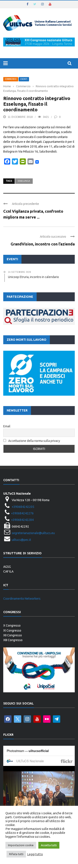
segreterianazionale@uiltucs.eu (33, 533)
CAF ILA (8, 571)
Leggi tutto (35, 854)
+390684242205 (23, 507)
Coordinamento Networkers (22, 598)
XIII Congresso (13, 640)
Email (6, 426)
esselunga (24, 181)
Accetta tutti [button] (49, 845)
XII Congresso (12, 635)
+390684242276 (22, 513)
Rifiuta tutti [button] (16, 854)
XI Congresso (12, 630)
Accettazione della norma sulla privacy (34, 441)
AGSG (7, 566)
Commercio (10, 79)
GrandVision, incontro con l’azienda (43, 244)
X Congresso (12, 625)
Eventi (23, 79)
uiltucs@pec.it (21, 539)
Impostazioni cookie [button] (21, 845)
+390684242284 (22, 520)
